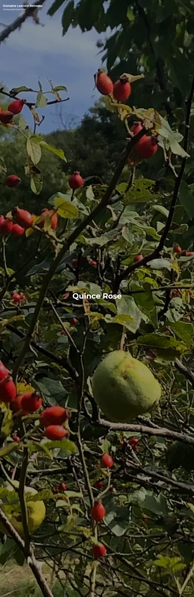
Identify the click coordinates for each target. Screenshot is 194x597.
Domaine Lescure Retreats (22, 5)
